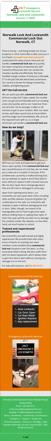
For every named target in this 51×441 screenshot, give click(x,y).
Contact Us (36, 419)
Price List (27, 422)
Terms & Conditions (12, 422)
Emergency (14, 419)
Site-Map (37, 422)
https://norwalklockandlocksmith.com (26, 409)
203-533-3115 (35, 265)
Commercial (29, 415)
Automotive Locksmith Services (25, 276)
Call (26, 437)
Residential (16, 415)
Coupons (25, 419)
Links (45, 422)
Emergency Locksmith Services (25, 336)
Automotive (41, 415)
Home (6, 415)
